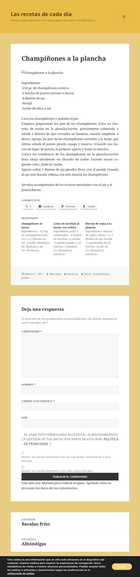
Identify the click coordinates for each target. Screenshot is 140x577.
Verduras (72, 274)
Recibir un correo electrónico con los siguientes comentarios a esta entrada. (66, 458)
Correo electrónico (38, 401)
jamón (25, 277)
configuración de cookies (20, 573)
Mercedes (55, 274)
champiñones (101, 274)
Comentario (32, 331)
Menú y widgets (124, 21)
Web (25, 417)
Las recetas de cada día (41, 13)
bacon (88, 274)
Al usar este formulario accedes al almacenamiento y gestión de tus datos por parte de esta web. (71, 439)
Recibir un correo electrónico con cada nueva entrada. (57, 471)
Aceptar (122, 566)
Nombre (29, 384)
